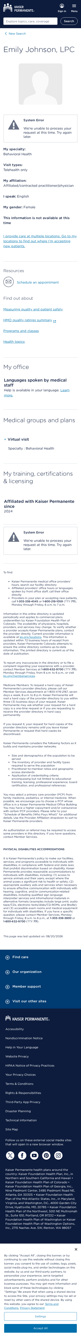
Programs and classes (21, 331)
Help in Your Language (21, 1047)
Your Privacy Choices (20, 1074)
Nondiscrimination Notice (24, 1038)
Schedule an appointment (38, 282)
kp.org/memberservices (19, 676)
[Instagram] (58, 1155)
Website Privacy (17, 1056)
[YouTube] (33, 1155)
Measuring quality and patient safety (33, 309)
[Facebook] (21, 1155)
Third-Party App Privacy (22, 1102)
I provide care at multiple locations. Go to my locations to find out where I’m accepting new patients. (40, 241)
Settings (40, 1316)
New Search (17, 33)
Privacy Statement (32, 1307)
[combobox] (30, 21)
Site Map (11, 1129)
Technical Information (21, 1120)
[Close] (76, 1249)
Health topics (14, 342)
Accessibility (14, 1029)
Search (69, 21)
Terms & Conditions (19, 1083)
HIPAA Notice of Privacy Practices (29, 1065)
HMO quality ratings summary (27, 320)
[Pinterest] (46, 1155)
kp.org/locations (30, 637)
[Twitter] (9, 1155)
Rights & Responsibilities (23, 1093)
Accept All (40, 1328)
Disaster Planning (18, 1111)
